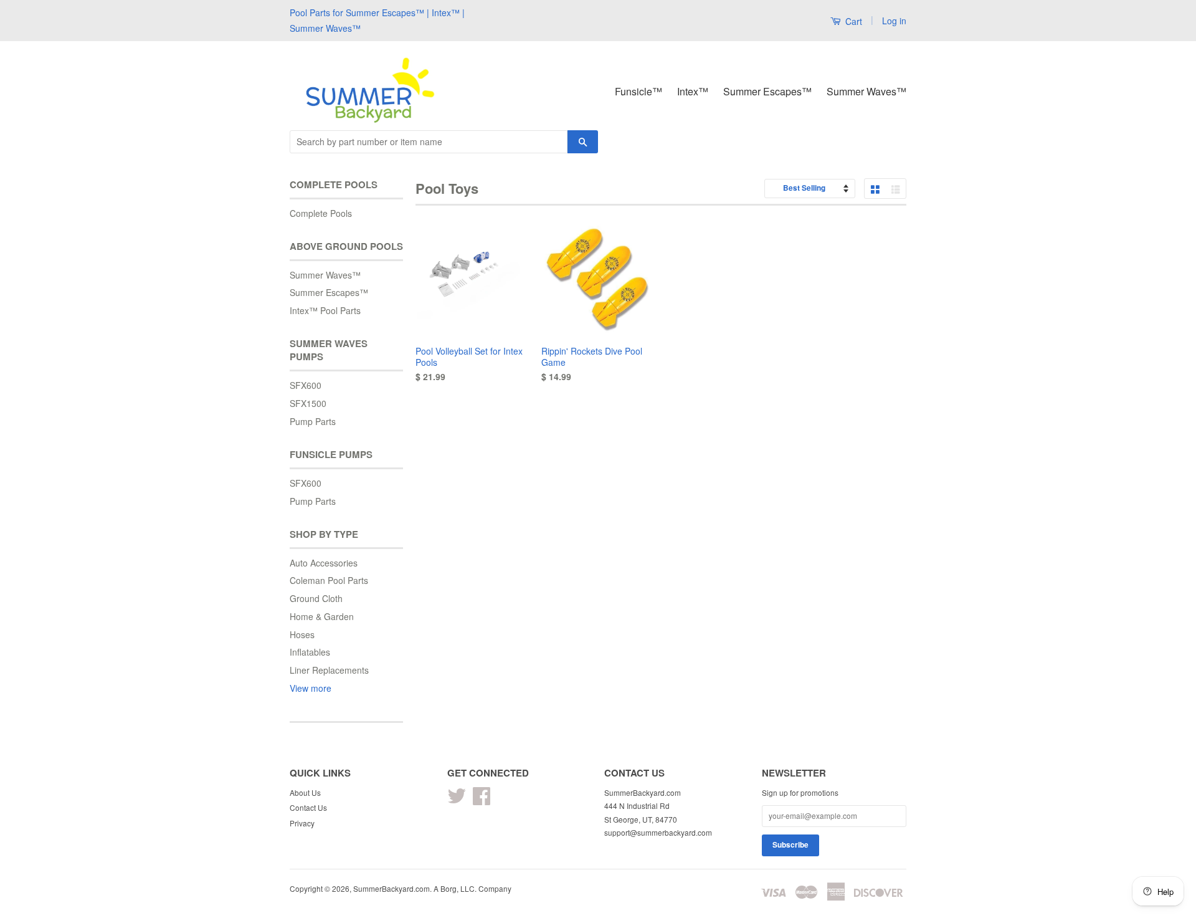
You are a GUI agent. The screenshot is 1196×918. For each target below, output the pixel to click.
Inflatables (310, 652)
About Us (305, 792)
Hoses (302, 634)
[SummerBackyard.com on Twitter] (456, 800)
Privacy (302, 823)
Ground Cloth (316, 598)
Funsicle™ (638, 91)
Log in (894, 20)
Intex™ (692, 91)
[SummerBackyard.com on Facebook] (481, 800)
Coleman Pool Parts (329, 580)
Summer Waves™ (866, 91)
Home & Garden (322, 616)
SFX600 (305, 385)
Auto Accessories (324, 563)
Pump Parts (313, 421)
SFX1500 (308, 403)
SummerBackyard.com (391, 888)
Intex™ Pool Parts (325, 310)
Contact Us (308, 807)
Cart (852, 21)
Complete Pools (321, 213)
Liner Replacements (329, 670)
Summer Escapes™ (767, 91)
